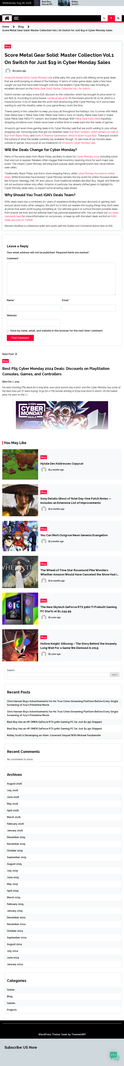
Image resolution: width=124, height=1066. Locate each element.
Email (66, 300)
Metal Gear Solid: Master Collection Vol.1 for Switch (61, 88)
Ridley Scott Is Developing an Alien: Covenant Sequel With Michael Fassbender (65, 3)
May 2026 (12, 803)
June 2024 (13, 957)
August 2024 (14, 944)
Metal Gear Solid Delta (87, 118)
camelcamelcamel (57, 98)
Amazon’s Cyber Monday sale (78, 142)
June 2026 (13, 797)
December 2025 (16, 837)
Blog (7, 46)
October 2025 (15, 850)
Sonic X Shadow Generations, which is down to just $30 (66, 135)
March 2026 (14, 817)
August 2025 (14, 864)
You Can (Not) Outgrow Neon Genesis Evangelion (74, 535)
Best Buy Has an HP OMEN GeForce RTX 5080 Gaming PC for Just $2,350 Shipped (35, 3)
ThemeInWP (78, 1034)
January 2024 (15, 964)
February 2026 (15, 823)
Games (11, 1003)
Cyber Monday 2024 (88, 156)
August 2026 (14, 783)
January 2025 (15, 910)
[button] (104, 18)
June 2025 (13, 877)
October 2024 (15, 930)
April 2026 (13, 810)
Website (12, 315)
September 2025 (16, 857)
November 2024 (16, 924)
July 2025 (12, 870)
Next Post (8, 354)
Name (11, 300)
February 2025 (15, 904)
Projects (12, 1009)
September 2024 (16, 937)
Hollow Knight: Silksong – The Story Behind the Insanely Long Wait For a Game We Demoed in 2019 (78, 645)
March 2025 (13, 897)
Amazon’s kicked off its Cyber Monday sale (28, 77)
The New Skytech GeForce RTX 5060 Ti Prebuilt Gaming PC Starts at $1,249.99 (78, 609)
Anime (10, 989)
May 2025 (12, 884)
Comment (13, 258)
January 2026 (15, 830)
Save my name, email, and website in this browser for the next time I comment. (56, 330)
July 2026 (12, 790)
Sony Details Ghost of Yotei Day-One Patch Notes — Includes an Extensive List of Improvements (75, 500)
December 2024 (16, 917)
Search (11, 670)
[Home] (7, 18)
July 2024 (12, 951)
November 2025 (16, 843)
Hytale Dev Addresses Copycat (61, 463)
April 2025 (12, 890)
